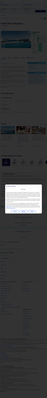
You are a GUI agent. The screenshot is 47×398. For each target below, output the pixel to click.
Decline (32, 211)
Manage (23, 211)
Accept (15, 211)
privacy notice (12, 208)
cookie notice (8, 207)
